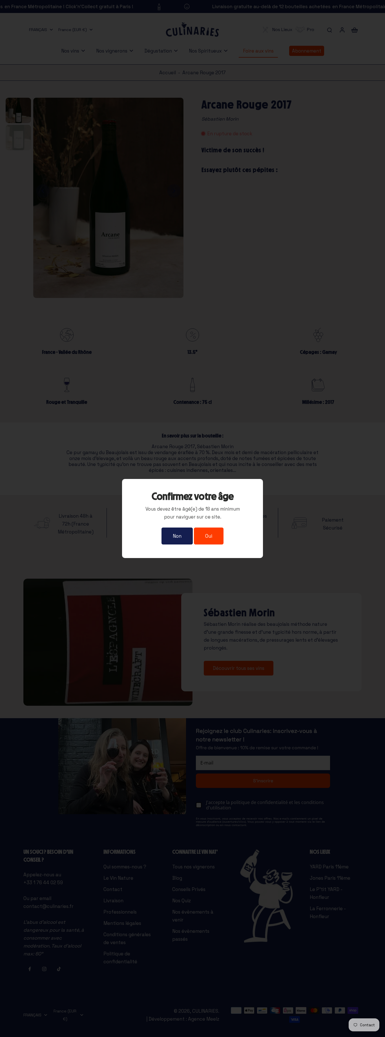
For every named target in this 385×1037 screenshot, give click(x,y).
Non (177, 536)
